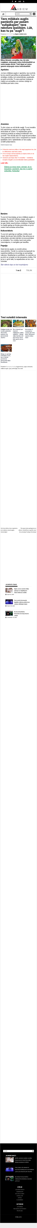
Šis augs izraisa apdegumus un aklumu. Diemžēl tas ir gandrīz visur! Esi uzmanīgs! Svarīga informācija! (27, 530)
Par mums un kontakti (19, 1208)
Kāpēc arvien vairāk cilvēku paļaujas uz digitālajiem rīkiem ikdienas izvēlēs (21, 590)
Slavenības (20, 1199)
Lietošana (20, 1206)
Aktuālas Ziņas (19, 1193)
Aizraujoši (9, 366)
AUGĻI (21, 366)
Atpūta (20, 1197)
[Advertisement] (18, 104)
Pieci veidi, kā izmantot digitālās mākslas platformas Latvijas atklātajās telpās (22, 602)
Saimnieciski (19, 1191)
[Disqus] (18, 557)
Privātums (20, 1210)
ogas (10, 368)
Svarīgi (14, 366)
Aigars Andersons (21, 34)
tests (21, 368)
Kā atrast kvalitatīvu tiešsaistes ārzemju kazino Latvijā (21, 613)
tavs (19, 368)
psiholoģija (14, 368)
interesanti (29, 366)
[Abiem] (3, 14)
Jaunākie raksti (19, 1189)
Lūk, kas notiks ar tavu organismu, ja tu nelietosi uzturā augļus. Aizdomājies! (9, 530)
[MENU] (34, 14)
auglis (25, 366)
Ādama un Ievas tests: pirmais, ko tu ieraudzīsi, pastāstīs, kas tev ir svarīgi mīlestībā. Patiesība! (18, 169)
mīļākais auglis (4, 368)
